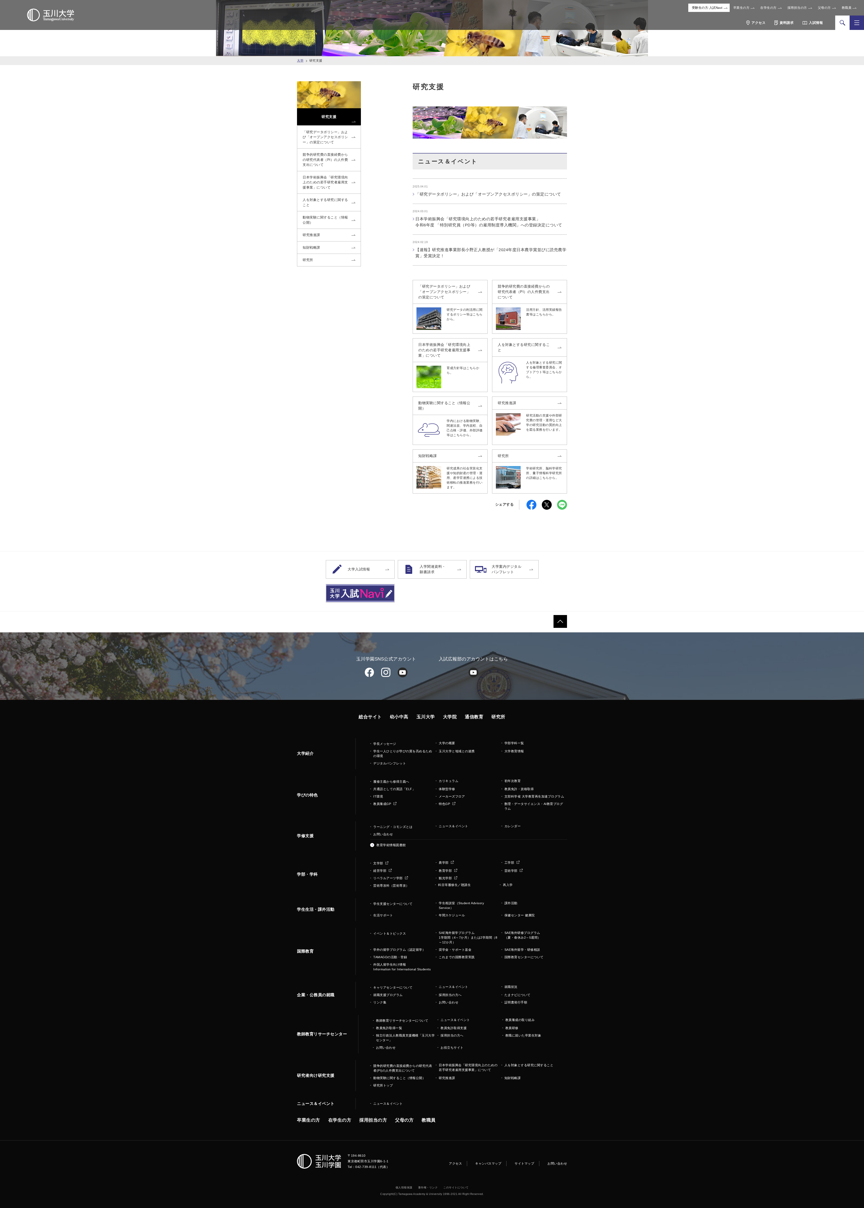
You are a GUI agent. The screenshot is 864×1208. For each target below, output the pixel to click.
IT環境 (378, 796)
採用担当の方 (797, 7)
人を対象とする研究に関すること (524, 347)
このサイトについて (456, 1187)
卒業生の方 (741, 7)
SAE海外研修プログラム (522, 935)
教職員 (847, 7)
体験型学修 (447, 789)
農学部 (444, 862)
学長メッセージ (384, 744)
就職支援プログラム (388, 995)
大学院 (450, 716)
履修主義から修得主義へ (391, 781)
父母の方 (824, 7)
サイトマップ (524, 1163)
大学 (300, 60)
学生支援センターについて (392, 904)
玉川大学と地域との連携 (457, 751)
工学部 (509, 862)
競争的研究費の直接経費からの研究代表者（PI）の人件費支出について (524, 291)
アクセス (455, 1163)
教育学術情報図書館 (391, 845)
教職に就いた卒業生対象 (523, 1035)
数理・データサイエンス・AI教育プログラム (533, 806)
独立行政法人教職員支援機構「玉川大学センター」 (405, 1038)
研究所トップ (383, 1085)
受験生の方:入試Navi (707, 7)
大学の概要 (447, 743)
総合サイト (370, 716)
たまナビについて (517, 995)
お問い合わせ (383, 834)
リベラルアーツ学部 (388, 878)
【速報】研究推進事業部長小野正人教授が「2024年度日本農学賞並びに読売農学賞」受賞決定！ (490, 253)
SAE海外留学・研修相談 (522, 949)
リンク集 (379, 1002)
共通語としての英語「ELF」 (394, 789)
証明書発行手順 (515, 1002)
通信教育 (474, 716)
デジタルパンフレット (389, 763)
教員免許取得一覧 (389, 1028)
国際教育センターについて (524, 957)
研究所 (503, 456)
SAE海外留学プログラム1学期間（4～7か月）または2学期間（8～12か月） (468, 937)
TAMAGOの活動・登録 (390, 957)
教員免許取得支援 (454, 1028)
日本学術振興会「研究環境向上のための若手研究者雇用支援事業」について (444, 350)
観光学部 (446, 878)
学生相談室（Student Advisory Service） (461, 905)
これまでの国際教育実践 (457, 957)
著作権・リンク (428, 1187)
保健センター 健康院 (519, 915)
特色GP (445, 804)
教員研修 (511, 1028)
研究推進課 (507, 403)
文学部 (378, 863)
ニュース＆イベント (453, 826)
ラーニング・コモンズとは (392, 827)
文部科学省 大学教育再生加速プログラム (534, 796)
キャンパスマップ (488, 1163)
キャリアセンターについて (392, 987)
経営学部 (380, 870)
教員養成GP (382, 804)
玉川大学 (425, 716)
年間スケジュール (452, 915)
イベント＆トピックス (389, 933)
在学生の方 (768, 7)
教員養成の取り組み (520, 1020)
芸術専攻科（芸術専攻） (391, 885)
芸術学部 (511, 870)
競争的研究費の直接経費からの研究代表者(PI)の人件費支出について (402, 1068)
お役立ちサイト (452, 1047)
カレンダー (512, 826)
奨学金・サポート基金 (455, 949)
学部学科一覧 (514, 743)
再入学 (508, 885)
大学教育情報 (514, 751)
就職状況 (511, 987)
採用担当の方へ (450, 995)
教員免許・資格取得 (519, 789)
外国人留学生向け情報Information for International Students (402, 967)
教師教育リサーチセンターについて (402, 1020)
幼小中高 (399, 716)
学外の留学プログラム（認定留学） (399, 949)
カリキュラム (448, 781)
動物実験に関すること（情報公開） (444, 405)
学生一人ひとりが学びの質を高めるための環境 (402, 753)
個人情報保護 (404, 1187)
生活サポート (383, 915)
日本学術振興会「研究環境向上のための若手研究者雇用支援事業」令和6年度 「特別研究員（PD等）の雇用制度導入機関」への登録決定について (488, 222)
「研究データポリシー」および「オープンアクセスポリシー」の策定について (488, 194)
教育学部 (446, 870)
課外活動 (511, 903)
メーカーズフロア (452, 796)
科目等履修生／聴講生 (454, 885)
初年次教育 (512, 781)
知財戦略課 (427, 456)
